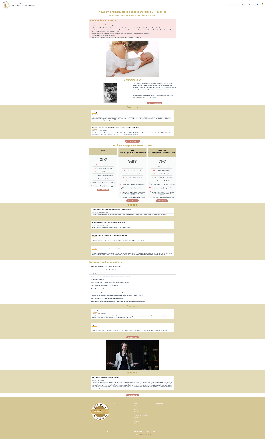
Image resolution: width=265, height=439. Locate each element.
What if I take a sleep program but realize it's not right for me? (106, 266)
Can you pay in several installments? (100, 273)
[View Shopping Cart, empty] (261, 5)
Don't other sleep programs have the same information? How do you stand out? (110, 292)
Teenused (136, 411)
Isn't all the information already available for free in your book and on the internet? (111, 276)
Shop (137, 407)
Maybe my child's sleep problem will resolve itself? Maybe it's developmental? (110, 282)
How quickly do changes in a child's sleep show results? (104, 285)
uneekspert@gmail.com (145, 434)
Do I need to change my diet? (98, 288)
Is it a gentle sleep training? (97, 279)
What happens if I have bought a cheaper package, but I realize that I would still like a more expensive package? (118, 301)
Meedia (136, 417)
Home (135, 403)
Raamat (136, 405)
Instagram (138, 419)
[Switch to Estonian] (257, 4)
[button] (132, 266)
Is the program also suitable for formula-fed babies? (103, 269)
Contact (136, 421)
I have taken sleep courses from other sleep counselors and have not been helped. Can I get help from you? (117, 295)
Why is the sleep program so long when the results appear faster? (107, 298)
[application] (239, 4)
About (135, 409)
